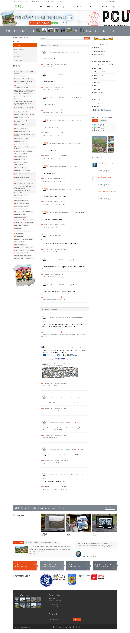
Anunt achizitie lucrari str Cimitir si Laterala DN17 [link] (23, 72)
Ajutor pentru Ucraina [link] (21, 209)
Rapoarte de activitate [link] (57, 449)
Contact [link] (106, 7)
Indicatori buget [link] (29, 211)
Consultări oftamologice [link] (21, 206)
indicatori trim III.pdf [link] (48, 227)
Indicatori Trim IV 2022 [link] (21, 162)
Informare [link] (18, 220)
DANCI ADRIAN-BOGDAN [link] (105, 163)
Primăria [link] (51, 7)
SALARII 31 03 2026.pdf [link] (49, 438)
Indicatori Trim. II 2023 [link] (21, 154)
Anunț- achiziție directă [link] (21, 253)
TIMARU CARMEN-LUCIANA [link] (106, 191)
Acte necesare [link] (83, 7)
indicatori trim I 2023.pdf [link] (49, 135)
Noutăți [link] (18, 45)
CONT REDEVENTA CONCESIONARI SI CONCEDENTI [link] (24, 173)
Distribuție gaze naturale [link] (22, 203)
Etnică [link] (95, 120)
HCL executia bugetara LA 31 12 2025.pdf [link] (53, 489)
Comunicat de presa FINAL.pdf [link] (51, 386)
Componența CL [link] (19, 250)
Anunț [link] (17, 195)
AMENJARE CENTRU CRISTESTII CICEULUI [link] (22, 125)
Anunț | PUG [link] (18, 222)
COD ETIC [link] (29, 247)
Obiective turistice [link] (46, 542)
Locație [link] (110, 508)
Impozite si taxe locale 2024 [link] (22, 131)
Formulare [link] (31, 250)
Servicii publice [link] (20, 49)
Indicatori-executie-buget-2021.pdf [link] (52, 299)
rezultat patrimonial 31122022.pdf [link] (52, 204)
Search (87, 38)
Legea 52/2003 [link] (19, 247)
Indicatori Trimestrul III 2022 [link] (22, 170)
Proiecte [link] (97, 89)
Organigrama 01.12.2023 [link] (21, 138)
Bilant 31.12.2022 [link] (19, 165)
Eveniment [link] (98, 68)
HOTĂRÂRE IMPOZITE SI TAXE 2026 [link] (24, 78)
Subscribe (77, 619)
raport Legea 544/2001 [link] (21, 112)
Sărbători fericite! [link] (19, 198)
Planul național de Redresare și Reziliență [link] (23, 147)
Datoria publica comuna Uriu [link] (23, 255)
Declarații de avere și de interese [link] (24, 239)
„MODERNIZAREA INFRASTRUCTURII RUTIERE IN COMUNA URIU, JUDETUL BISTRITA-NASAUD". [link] (23, 103)
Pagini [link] (20, 37)
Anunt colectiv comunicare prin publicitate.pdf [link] (55, 411)
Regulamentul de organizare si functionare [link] (23, 120)
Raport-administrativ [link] (20, 244)
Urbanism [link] (19, 57)
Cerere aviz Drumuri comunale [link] (23, 151)
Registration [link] (112, 1)
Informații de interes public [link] (66, 7)
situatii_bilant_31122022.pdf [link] (50, 181)
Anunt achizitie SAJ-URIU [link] (21, 144)
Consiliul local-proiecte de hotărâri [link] (60, 474)
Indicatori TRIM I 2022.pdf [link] (49, 277)
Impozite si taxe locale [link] (21, 217)
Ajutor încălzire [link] (19, 233)
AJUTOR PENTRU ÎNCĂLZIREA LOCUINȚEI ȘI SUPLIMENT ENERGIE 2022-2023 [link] (24, 179)
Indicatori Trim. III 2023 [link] (21, 141)
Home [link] (43, 7)
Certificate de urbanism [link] (21, 225)
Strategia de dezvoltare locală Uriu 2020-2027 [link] (24, 135)
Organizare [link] (19, 53)
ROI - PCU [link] (17, 211)
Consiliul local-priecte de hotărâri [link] (104, 61)
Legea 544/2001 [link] (19, 242)
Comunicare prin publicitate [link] (22, 231)
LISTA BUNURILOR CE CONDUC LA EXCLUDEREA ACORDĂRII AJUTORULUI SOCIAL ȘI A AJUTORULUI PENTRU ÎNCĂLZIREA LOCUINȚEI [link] (23, 186)
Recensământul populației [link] (22, 200)
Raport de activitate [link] (20, 76)
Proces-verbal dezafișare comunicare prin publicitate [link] (21, 86)
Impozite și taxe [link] (55, 397)
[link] (19, 6)
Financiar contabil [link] (50, 45)
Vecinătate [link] (29, 542)
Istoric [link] (36, 542)
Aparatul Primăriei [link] (100, 51)
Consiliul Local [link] (95, 7)
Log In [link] (105, 1)
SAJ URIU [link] (97, 96)
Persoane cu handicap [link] (21, 156)
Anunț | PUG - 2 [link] (29, 220)
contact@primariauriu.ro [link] (58, 606)
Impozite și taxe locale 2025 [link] (22, 117)
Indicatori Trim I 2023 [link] (20, 159)
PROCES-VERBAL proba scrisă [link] (23, 96)
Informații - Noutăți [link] (51, 309)
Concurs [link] (17, 99)
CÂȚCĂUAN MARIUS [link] (104, 177)
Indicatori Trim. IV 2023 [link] (21, 128)
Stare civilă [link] (98, 99)
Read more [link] (32, 553)
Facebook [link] (19, 60)
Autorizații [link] (18, 228)
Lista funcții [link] (30, 258)
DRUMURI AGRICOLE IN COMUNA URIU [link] (23, 108)
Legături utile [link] (21, 576)
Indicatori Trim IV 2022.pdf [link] (50, 158)
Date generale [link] (19, 542)
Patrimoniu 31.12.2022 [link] (21, 167)
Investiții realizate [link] (20, 214)
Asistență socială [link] (99, 54)
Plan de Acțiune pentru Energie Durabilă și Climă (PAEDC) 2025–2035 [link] (23, 82)
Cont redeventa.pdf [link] (48, 252)
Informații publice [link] (100, 79)
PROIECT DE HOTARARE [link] (21, 114)
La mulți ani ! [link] (30, 222)
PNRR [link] (51, 347)
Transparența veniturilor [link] (57, 422)
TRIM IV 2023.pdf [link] (47, 67)
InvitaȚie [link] (25, 195)
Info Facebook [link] (19, 258)
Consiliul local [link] (99, 58)
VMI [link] (33, 114)
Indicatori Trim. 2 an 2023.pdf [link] (50, 112)
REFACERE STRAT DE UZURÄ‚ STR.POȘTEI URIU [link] (22, 191)
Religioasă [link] (103, 120)
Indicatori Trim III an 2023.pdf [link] (50, 90)
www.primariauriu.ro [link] (54, 608)
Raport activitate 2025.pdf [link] (50, 463)
